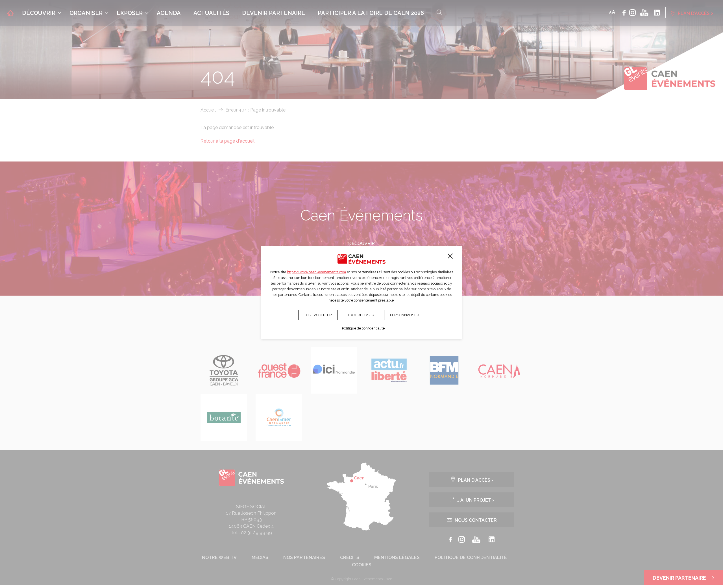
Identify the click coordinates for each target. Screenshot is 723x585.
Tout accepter (318, 315)
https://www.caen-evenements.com (316, 272)
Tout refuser (361, 315)
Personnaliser (404, 315)
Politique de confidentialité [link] (363, 328)
